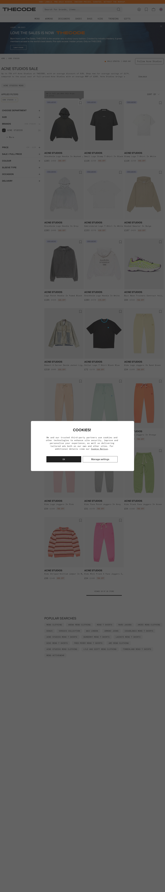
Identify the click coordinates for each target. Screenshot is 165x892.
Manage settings (100, 459)
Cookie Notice (99, 449)
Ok (64, 459)
